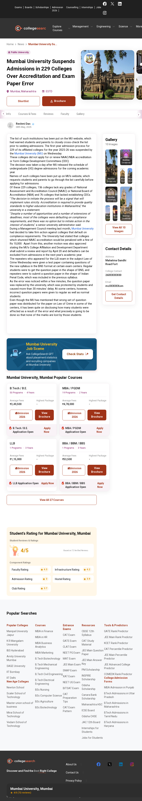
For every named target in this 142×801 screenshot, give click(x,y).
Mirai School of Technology (15, 714)
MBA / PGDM (71, 388)
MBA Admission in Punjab (119, 687)
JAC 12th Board (91, 722)
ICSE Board (88, 710)
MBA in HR (41, 637)
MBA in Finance (44, 631)
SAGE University (16, 666)
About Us (71, 764)
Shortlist (23, 101)
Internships (87, 7)
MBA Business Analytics (43, 645)
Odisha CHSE (89, 716)
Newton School (15, 687)
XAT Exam (69, 676)
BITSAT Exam (71, 688)
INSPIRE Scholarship (88, 677)
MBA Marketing (44, 652)
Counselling (72, 7)
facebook (98, 764)
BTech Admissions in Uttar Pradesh (119, 695)
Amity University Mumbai (16, 658)
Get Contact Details (118, 296)
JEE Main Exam (72, 664)
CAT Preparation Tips (70, 698)
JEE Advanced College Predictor (117, 666)
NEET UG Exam (71, 682)
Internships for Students (90, 730)
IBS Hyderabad (15, 650)
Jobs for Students (92, 737)
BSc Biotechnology (46, 707)
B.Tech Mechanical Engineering (46, 666)
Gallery (80, 113)
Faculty (65, 113)
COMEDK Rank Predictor (118, 674)
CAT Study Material (88, 642)
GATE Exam (70, 640)
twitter (109, 764)
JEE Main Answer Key (92, 662)
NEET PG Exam (71, 652)
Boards (28, 7)
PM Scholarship (91, 669)
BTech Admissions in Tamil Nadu (116, 714)
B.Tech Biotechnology (47, 658)
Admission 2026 (57, 9)
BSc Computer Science (48, 695)
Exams (18, 7)
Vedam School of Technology (17, 724)
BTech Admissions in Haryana (116, 724)
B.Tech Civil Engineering (49, 674)
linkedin (121, 764)
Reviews (48, 113)
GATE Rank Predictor (116, 631)
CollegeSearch (30, 28)
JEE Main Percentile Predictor (115, 656)
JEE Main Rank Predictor (118, 637)
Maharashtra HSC (92, 704)
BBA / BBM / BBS (73, 443)
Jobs (98, 7)
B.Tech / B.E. (18, 388)
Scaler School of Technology (16, 695)
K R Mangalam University (15, 642)
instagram (132, 764)
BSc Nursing (42, 689)
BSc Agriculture (44, 701)
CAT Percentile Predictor (118, 648)
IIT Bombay (13, 671)
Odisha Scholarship (88, 687)
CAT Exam (69, 634)
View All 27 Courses (52, 499)
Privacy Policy (74, 780)
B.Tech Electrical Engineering (44, 682)
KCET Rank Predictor (116, 643)
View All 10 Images (118, 229)
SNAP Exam (70, 670)
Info (8, 113)
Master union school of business (20, 704)
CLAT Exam (69, 646)
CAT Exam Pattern (69, 709)
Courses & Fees (27, 113)
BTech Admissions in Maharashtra (116, 704)
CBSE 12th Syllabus (88, 633)
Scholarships (42, 7)
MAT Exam (69, 658)
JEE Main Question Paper (93, 652)
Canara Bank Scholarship (89, 696)
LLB (12, 443)
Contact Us (72, 772)
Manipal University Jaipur (17, 633)
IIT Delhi (11, 677)
